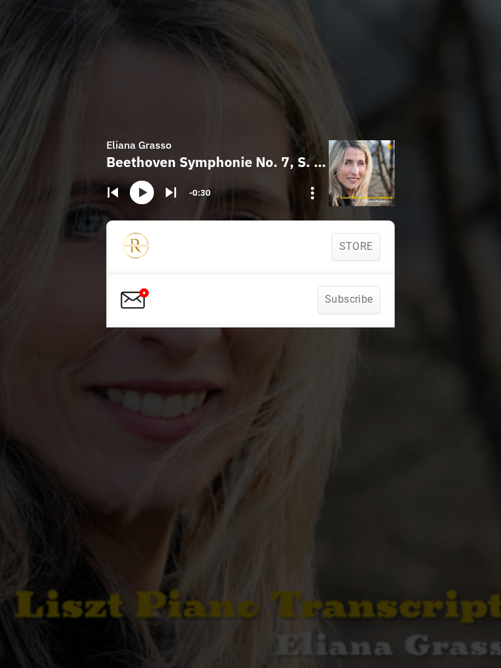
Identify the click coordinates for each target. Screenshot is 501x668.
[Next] (170, 193)
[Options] (312, 193)
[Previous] (113, 193)
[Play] (141, 192)
